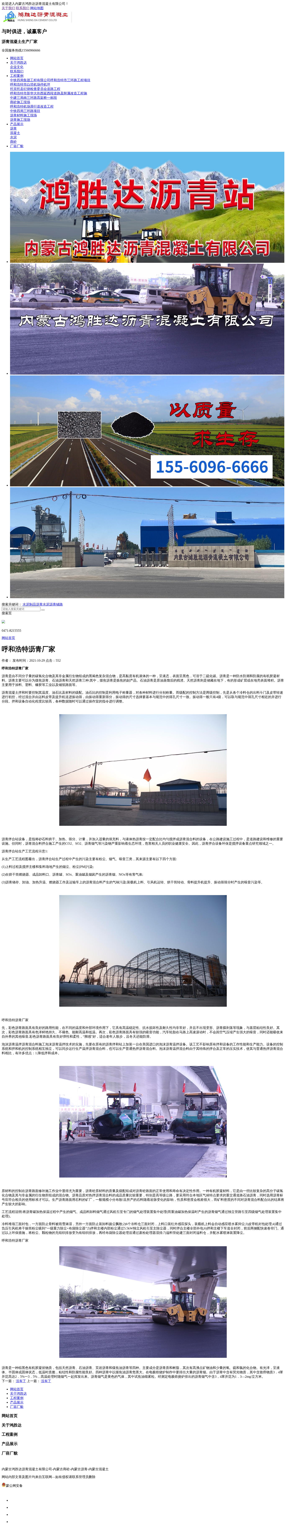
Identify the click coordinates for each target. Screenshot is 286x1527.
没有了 (21, 1381)
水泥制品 (29, 604)
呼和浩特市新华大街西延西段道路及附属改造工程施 (48, 93)
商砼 (13, 141)
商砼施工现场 (20, 102)
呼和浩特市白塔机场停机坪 (30, 84)
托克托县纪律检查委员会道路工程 (35, 89)
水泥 (13, 137)
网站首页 (16, 58)
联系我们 (22, 8)
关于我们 (8, 8)
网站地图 (37, 8)
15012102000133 (34, 1485)
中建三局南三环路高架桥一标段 (33, 97)
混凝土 (15, 133)
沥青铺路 (56, 604)
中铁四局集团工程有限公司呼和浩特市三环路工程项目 (50, 80)
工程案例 (16, 75)
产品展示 (16, 124)
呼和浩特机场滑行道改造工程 (32, 106)
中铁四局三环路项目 (25, 111)
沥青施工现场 (20, 119)
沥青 (13, 128)
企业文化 (16, 67)
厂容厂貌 (16, 146)
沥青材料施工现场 (23, 115)
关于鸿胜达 (18, 62)
